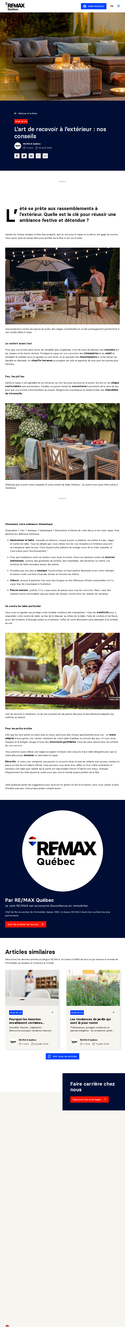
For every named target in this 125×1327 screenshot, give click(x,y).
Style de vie (21, 121)
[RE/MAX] (13, 6)
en (111, 6)
